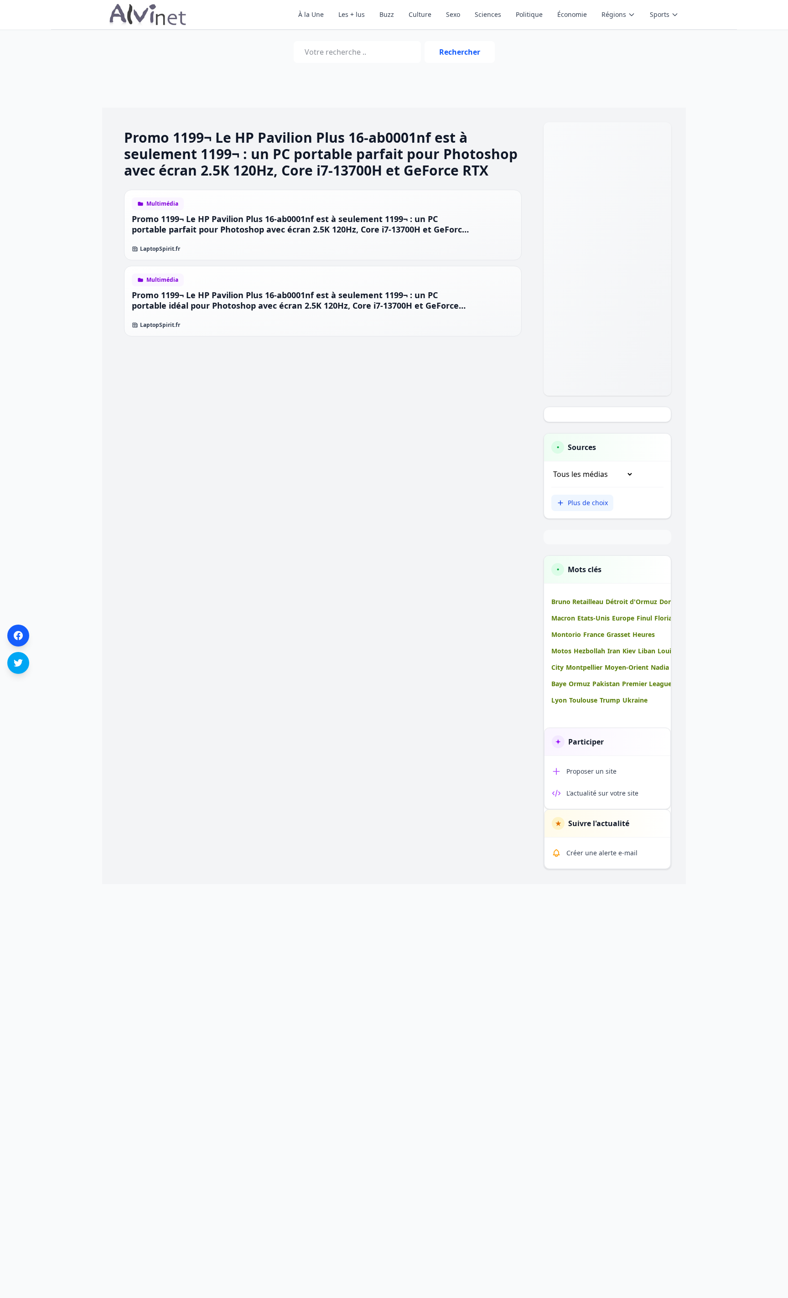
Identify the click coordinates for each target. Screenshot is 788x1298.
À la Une (311, 14)
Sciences (488, 14)
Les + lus (351, 14)
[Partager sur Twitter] (18, 663)
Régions (613, 14)
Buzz (386, 14)
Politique (529, 14)
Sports (659, 14)
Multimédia (162, 203)
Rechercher (459, 52)
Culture (420, 14)
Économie (572, 14)
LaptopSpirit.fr (160, 249)
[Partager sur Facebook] (18, 635)
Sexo (453, 14)
